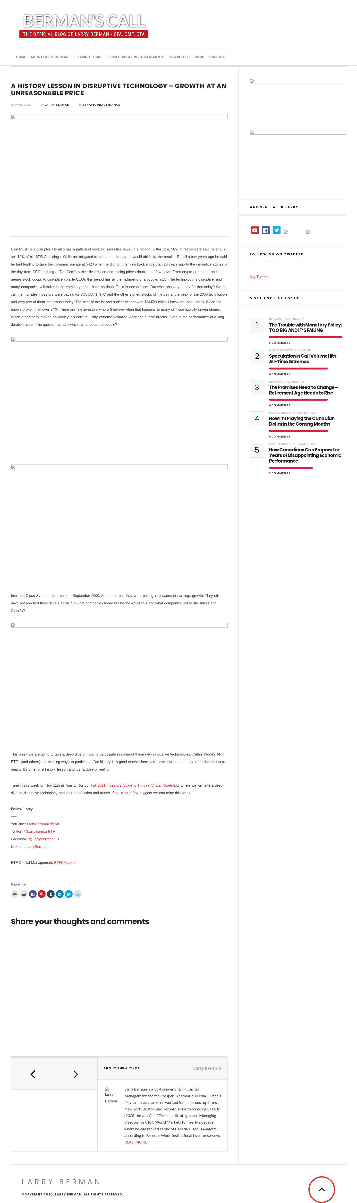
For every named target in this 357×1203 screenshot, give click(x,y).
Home (21, 57)
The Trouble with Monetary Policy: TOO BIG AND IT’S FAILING (305, 328)
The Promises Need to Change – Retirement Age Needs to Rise (303, 390)
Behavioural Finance (101, 104)
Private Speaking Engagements (135, 57)
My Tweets (259, 276)
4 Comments (279, 374)
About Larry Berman (49, 57)
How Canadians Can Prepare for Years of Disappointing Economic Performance (305, 455)
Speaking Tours (87, 57)
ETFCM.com (64, 862)
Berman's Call (84, 20)
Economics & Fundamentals (292, 412)
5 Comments (279, 342)
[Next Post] (76, 1073)
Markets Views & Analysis (290, 350)
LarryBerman (36, 846)
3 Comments (279, 473)
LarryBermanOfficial (43, 824)
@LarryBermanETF (39, 831)
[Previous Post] (32, 1073)
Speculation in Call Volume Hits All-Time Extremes (302, 359)
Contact (217, 57)
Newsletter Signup (186, 57)
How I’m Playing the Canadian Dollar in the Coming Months (301, 421)
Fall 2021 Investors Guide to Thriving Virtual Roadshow (135, 785)
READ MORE (135, 1142)
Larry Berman (56, 104)
